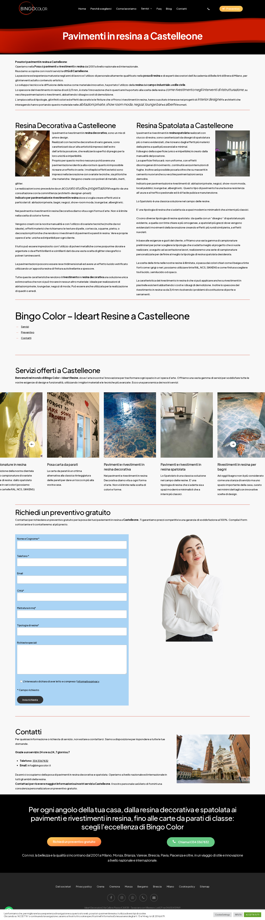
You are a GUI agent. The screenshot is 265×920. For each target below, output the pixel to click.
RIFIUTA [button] (238, 914)
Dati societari (63, 886)
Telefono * (23, 556)
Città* (20, 590)
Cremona (114, 886)
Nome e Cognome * (28, 538)
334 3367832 (40, 760)
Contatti (26, 338)
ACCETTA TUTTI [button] (252, 914)
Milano (170, 886)
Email (20, 573)
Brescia (157, 886)
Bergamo (142, 886)
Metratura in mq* (26, 608)
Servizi (25, 326)
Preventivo (27, 332)
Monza (128, 886)
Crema (100, 886)
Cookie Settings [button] (222, 914)
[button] (74, 841)
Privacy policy (84, 886)
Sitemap (204, 886)
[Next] (233, 444)
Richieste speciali (27, 642)
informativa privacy (88, 681)
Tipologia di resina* (28, 625)
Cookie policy (187, 886)
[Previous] (32, 444)
